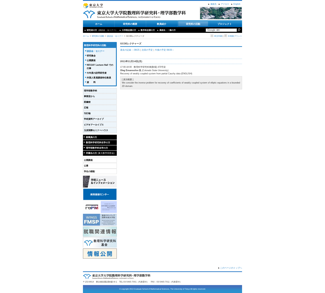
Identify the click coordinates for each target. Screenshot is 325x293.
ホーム (98, 24)
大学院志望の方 (129, 30)
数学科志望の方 (148, 30)
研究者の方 (102, 30)
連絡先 (213, 4)
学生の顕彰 (89, 171)
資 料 (91, 82)
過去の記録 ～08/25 (129, 50)
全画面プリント (235, 36)
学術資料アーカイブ (94, 119)
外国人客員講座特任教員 (99, 77)
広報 (86, 107)
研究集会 (91, 55)
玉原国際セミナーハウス (96, 130)
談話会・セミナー (115, 36)
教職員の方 (91, 137)
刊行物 (87, 113)
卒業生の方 (100, 153)
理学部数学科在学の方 (97, 148)
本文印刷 (218, 36)
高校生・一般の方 (167, 30)
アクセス (225, 4)
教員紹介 (161, 24)
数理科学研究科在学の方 (98, 142)
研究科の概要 (130, 24)
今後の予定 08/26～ (164, 50)
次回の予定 (147, 50)
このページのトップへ (231, 268)
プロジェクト (225, 24)
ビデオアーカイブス (94, 124)
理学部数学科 (90, 90)
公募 (86, 165)
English (236, 4)
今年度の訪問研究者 (97, 73)
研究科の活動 (193, 24)
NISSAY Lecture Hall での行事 (100, 67)
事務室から (89, 96)
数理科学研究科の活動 (95, 45)
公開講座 (91, 60)
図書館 (87, 102)
